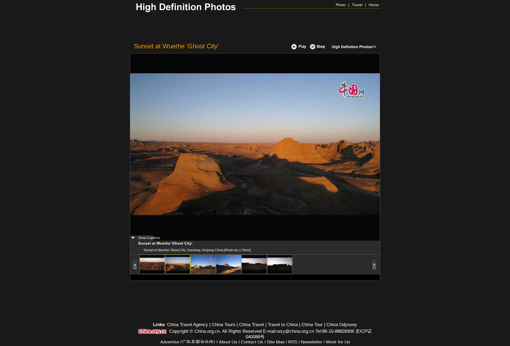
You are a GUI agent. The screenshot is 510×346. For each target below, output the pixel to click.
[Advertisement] (255, 27)
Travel (357, 5)
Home (374, 5)
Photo (341, 5)
